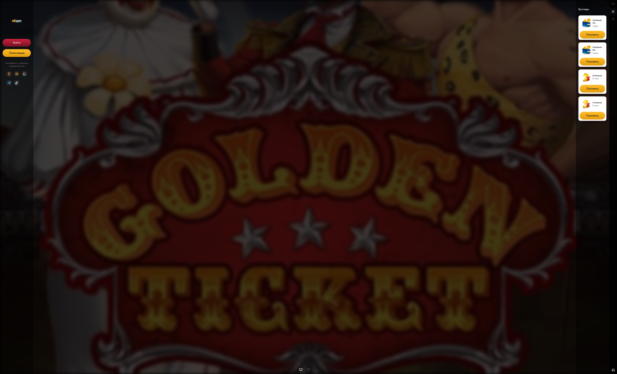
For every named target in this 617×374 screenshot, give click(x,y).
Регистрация (16, 53)
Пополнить (592, 34)
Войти (17, 42)
